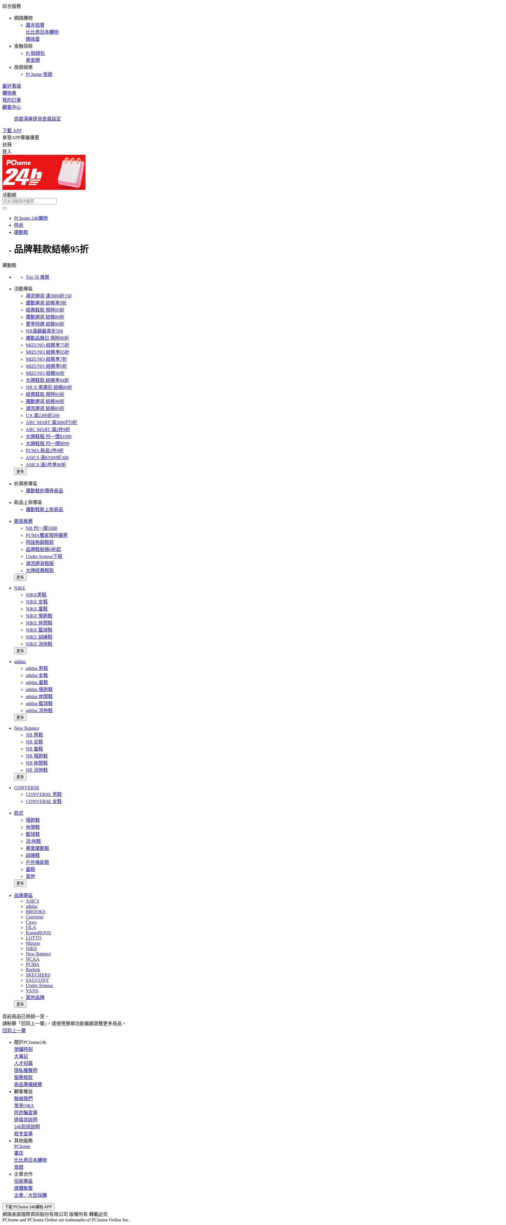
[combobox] (253, 201)
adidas (20, 661)
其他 (30, 876)
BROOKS (35, 911)
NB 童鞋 (34, 748)
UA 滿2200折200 (42, 415)
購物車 (9, 93)
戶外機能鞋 (37, 862)
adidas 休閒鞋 (39, 696)
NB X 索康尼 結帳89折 (49, 387)
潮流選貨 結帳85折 (45, 408)
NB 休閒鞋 (37, 762)
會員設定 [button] (51, 118)
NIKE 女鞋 (37, 601)
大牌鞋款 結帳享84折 (47, 380)
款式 (18, 813)
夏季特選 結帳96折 (45, 323)
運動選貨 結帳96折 (45, 401)
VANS (32, 990)
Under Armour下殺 (44, 556)
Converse (34, 916)
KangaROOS (38, 932)
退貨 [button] (37, 118)
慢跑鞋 (33, 820)
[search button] (4, 208)
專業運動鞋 (37, 848)
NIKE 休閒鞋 (39, 622)
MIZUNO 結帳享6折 (46, 366)
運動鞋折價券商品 (44, 490)
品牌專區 (23, 895)
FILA (31, 927)
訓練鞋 (33, 855)
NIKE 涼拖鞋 (39, 644)
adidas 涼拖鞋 (39, 710)
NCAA (33, 959)
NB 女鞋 (34, 741)
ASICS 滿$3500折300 (47, 457)
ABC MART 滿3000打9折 (51, 422)
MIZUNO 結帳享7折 (46, 359)
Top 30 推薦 (37, 277)
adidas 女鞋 (37, 675)
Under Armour (39, 985)
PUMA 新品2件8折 (45, 450)
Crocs (31, 922)
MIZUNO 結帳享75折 (47, 345)
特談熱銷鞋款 (40, 542)
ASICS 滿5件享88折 (46, 464)
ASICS (32, 901)
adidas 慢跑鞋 (39, 689)
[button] (253, 39)
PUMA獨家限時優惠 (47, 535)
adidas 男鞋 (37, 668)
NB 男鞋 (34, 734)
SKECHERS (38, 974)
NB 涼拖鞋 (37, 770)
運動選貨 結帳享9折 (46, 302)
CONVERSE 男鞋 (44, 794)
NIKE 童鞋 (37, 608)
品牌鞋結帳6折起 (43, 549)
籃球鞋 (33, 834)
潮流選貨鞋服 (40, 563)
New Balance (26, 728)
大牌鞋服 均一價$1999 (48, 436)
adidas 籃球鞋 (39, 703)
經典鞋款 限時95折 (45, 309)
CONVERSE (27, 787)
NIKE (19, 588)
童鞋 (30, 869)
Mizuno (33, 943)
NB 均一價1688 (41, 528)
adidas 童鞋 (37, 682)
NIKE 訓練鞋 (39, 636)
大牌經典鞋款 (40, 570)
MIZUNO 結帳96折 (45, 373)
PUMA (33, 964)
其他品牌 (35, 997)
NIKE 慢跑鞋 (39, 615)
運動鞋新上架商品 (44, 509)
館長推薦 (23, 521)
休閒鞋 (33, 827)
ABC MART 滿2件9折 (48, 429)
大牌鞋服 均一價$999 (47, 443)
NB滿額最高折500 (44, 331)
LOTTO (34, 937)
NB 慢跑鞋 (37, 755)
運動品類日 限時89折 (47, 338)
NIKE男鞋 (36, 594)
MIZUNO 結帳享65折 (47, 352)
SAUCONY (37, 980)
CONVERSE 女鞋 (44, 801)
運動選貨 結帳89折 (45, 316)
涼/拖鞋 (33, 841)
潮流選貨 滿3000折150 (48, 295)
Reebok (33, 969)
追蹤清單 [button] (23, 118)
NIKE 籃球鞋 (39, 629)
